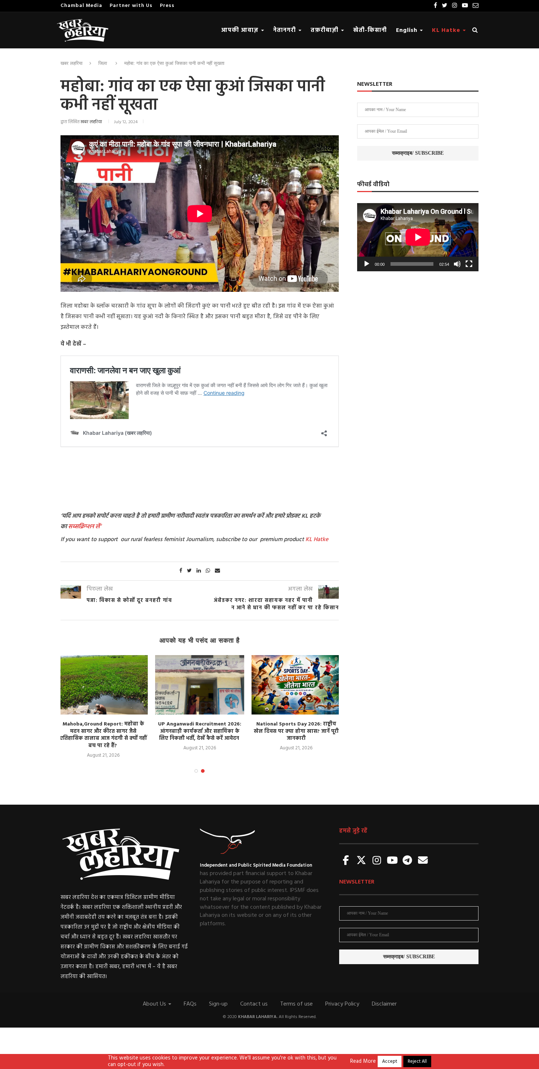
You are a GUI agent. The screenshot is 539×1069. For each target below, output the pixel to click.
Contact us (254, 1004)
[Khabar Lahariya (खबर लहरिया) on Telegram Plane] (407, 861)
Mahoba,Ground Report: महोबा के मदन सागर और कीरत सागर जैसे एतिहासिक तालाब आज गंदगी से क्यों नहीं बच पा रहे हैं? (103, 735)
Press (167, 5)
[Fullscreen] (469, 264)
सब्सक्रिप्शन (81, 527)
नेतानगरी (285, 30)
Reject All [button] (417, 1061)
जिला (102, 63)
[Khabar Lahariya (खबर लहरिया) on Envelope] (423, 861)
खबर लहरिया (71, 63)
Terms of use (296, 1004)
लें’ (97, 527)
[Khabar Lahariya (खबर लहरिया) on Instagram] (377, 861)
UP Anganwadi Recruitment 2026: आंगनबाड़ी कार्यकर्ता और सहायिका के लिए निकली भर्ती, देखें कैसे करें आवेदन (199, 731)
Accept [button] (389, 1061)
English (407, 30)
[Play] (366, 264)
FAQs (190, 1004)
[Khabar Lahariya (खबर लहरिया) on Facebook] (346, 861)
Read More (363, 1061)
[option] (103, 707)
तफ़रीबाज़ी (325, 30)
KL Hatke (447, 30)
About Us (155, 1004)
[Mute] (457, 264)
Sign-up (218, 1004)
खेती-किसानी (370, 30)
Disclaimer (384, 1004)
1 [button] (196, 771)
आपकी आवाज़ (240, 30)
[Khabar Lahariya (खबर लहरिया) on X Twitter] (361, 861)
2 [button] (203, 771)
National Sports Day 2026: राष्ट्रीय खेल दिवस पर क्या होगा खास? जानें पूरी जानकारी (296, 731)
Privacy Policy (342, 1004)
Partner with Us (131, 5)
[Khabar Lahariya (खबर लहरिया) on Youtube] (392, 861)
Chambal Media (81, 5)
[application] (417, 237)
